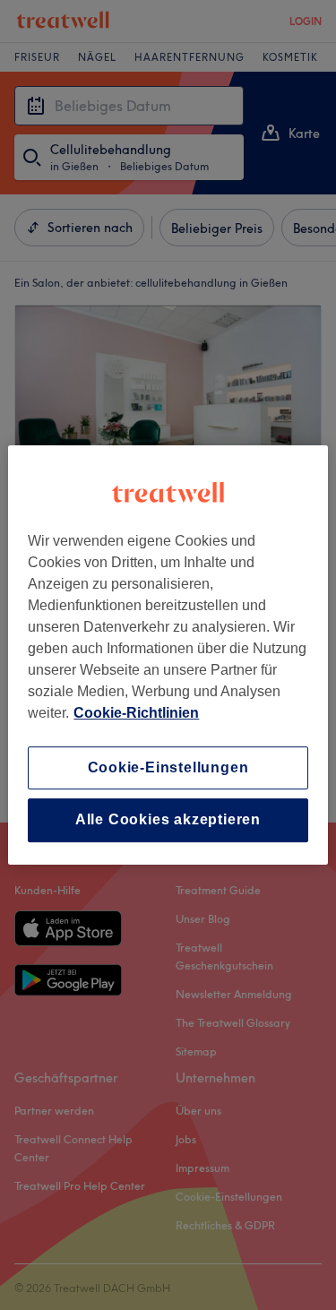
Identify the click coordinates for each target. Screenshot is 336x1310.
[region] (167, 655)
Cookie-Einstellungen (168, 767)
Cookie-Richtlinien (136, 712)
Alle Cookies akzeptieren (168, 820)
